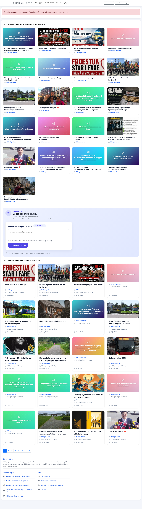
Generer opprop (19, 245)
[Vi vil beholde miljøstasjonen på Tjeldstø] (88, 130)
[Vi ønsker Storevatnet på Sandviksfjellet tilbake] (123, 160)
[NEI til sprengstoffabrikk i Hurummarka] (54, 130)
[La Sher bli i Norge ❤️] (19, 159)
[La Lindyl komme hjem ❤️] (54, 100)
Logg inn (109, 3)
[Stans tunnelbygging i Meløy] (54, 70)
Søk (66, 3)
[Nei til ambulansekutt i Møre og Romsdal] (88, 41)
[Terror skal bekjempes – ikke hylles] (54, 40)
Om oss (58, 3)
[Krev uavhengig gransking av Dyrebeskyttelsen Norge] (123, 101)
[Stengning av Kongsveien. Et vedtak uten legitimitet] (19, 71)
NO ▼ (30, 3)
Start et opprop (122, 3)
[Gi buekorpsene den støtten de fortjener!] (123, 71)
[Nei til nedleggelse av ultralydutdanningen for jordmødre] (19, 130)
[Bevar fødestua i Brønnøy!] (88, 70)
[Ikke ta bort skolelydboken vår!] (123, 40)
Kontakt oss (49, 3)
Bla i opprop (39, 3)
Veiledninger (8, 472)
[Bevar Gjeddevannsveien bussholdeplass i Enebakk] (19, 101)
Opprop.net (18, 3)
